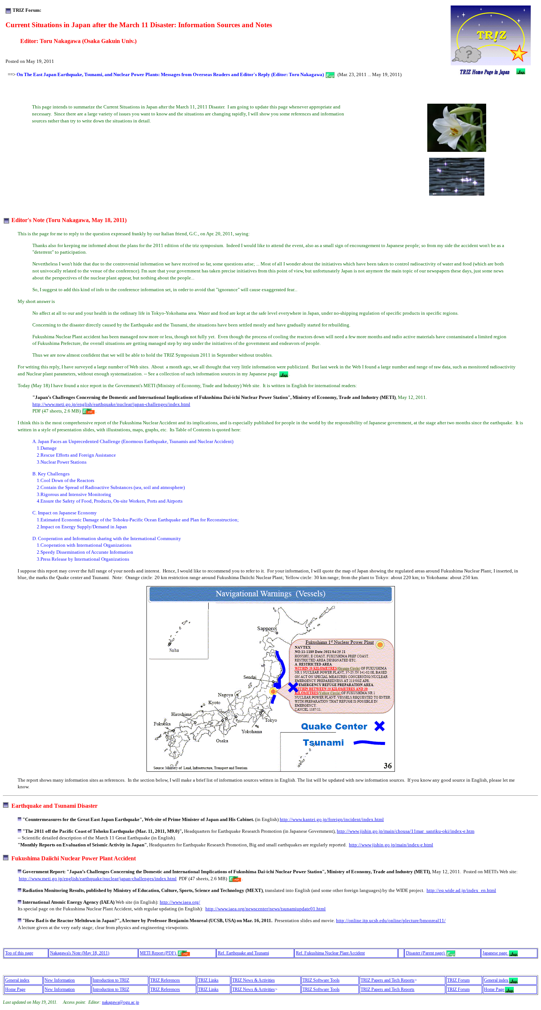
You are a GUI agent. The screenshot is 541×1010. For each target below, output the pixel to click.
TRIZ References (165, 980)
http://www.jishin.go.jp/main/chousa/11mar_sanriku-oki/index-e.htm (405, 831)
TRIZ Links (208, 980)
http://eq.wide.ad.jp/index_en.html (461, 890)
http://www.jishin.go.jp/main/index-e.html (391, 844)
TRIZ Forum (458, 980)
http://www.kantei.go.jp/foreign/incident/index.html (332, 819)
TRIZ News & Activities (253, 980)
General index (17, 980)
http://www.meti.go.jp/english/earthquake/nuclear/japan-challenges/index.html (111, 404)
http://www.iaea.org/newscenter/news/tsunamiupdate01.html (265, 908)
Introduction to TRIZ (111, 980)
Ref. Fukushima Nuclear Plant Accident (330, 953)
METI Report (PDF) (158, 953)
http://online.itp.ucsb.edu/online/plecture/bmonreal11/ (391, 920)
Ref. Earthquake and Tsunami (243, 953)
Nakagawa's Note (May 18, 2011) (79, 953)
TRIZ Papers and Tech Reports (387, 980)
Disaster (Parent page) (426, 953)
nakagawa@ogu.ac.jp (120, 1002)
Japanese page (495, 953)
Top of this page (19, 953)
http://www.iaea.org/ (180, 902)
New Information (60, 980)
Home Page (15, 989)
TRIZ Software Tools (321, 980)
